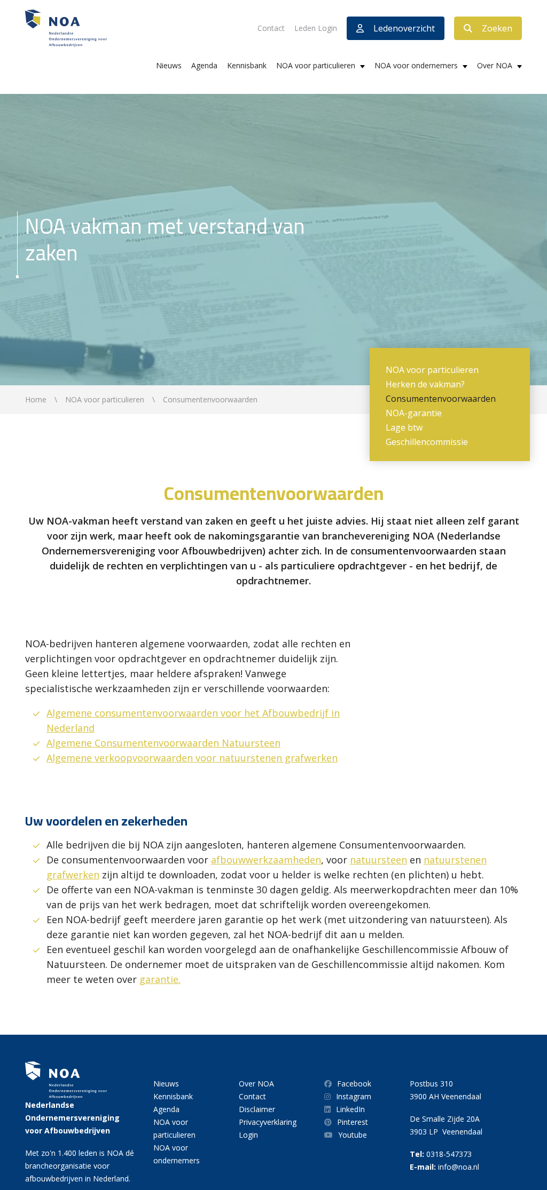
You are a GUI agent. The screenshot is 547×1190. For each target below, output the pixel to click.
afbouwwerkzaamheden (266, 859)
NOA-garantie (414, 413)
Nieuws (169, 65)
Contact (271, 28)
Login (248, 1135)
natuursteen (378, 859)
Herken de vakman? (425, 384)
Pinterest (352, 1122)
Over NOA (494, 65)
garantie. (160, 979)
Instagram (353, 1096)
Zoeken (497, 28)
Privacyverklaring (267, 1122)
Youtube (352, 1135)
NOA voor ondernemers (416, 65)
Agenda (204, 65)
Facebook (354, 1083)
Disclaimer (257, 1109)
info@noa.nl (458, 1167)
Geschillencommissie (427, 442)
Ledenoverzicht (404, 28)
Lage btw (404, 427)
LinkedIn (350, 1109)
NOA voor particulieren (315, 65)
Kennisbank (247, 65)
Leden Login (315, 28)
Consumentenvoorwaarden (441, 398)
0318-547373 (449, 1154)
